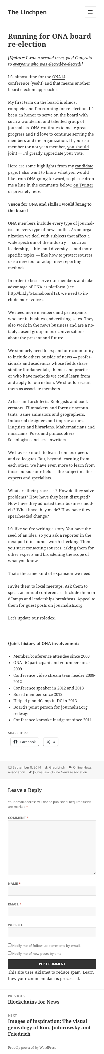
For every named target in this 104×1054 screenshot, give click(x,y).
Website (15, 925)
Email (15, 904)
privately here (26, 191)
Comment (18, 818)
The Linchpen (27, 12)
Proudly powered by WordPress (32, 1047)
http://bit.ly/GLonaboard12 (33, 293)
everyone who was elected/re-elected (46, 64)
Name (14, 883)
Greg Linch (57, 767)
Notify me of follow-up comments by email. (46, 945)
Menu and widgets (90, 17)
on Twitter (83, 185)
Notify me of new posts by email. (38, 953)
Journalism (41, 772)
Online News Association (68, 772)
